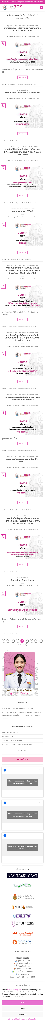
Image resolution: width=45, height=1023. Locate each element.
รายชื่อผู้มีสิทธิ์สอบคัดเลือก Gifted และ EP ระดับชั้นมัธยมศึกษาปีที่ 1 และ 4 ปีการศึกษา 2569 (22, 152)
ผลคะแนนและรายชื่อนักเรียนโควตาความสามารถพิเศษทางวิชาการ (22, 398)
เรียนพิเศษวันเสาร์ (8, 736)
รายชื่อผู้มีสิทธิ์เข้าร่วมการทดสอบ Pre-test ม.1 (23, 460)
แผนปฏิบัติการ (22, 759)
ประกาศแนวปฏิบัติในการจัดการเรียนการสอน (17, 744)
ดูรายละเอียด (22, 1014)
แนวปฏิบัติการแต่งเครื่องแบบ (12, 740)
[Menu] (41, 7)
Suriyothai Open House (22, 580)
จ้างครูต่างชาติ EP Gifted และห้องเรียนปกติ (18, 708)
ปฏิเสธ (22, 1008)
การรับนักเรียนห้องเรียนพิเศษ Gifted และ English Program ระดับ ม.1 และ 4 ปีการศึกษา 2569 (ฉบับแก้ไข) (22, 270)
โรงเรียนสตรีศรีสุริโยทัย (14, 990)
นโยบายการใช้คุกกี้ (14, 1019)
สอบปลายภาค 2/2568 (22, 211)
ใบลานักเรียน (22, 750)
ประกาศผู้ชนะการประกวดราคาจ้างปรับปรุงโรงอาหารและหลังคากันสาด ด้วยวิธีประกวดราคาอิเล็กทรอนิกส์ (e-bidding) (21, 715)
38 (20, 644)
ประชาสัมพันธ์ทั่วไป (13, 25)
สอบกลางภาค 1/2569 (10, 732)
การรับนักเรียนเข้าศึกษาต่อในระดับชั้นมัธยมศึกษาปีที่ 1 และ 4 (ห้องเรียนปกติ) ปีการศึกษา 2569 (22, 338)
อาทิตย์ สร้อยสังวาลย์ (33, 36)
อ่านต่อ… (22, 77)
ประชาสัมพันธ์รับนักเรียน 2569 (28, 25)
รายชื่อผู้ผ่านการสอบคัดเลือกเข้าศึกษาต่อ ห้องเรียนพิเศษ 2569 (22, 29)
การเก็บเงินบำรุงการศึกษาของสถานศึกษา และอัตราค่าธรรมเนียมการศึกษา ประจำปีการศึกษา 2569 (22, 521)
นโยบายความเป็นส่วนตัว (28, 1019)
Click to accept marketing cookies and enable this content (22, 782)
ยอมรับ (22, 1003)
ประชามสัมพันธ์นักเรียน (16, 209)
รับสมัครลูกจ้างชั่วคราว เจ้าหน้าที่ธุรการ (22, 92)
